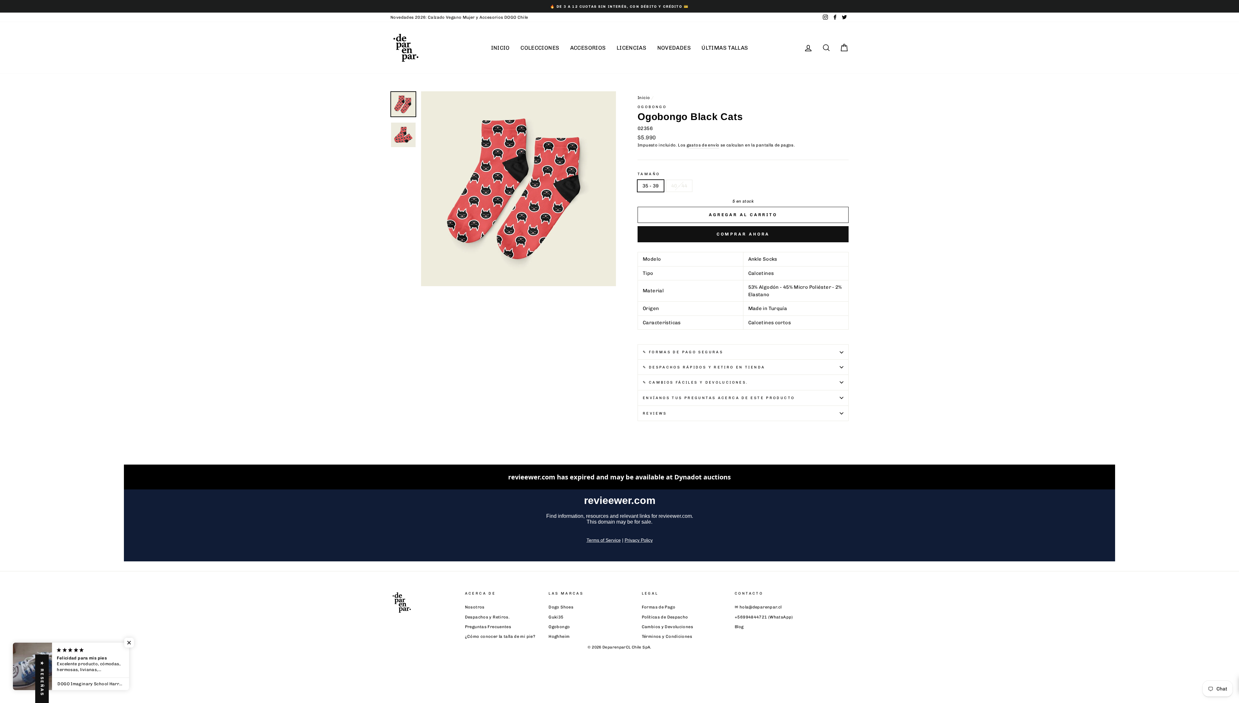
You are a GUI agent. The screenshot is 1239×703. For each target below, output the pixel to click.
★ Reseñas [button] (42, 678)
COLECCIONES (539, 48)
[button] (129, 643)
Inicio (644, 97)
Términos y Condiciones (667, 636)
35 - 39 (650, 186)
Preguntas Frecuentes (488, 626)
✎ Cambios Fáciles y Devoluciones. (695, 382)
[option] (619, 6)
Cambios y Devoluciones (667, 626)
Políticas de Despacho (665, 617)
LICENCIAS (631, 48)
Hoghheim (559, 636)
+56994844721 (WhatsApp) (764, 617)
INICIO (500, 48)
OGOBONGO (652, 107)
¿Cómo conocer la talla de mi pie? (500, 636)
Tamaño (649, 174)
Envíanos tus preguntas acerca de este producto (719, 398)
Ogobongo (559, 626)
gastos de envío (703, 145)
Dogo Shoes (561, 607)
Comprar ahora (743, 234)
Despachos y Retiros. (487, 617)
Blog (739, 626)
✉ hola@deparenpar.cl (758, 607)
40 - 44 (679, 186)
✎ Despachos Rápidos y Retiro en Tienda (704, 367)
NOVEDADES (674, 48)
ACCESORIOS (588, 48)
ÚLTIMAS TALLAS (724, 48)
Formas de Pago (658, 607)
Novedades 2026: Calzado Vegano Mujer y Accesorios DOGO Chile (459, 17)
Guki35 (556, 617)
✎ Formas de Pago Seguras (683, 352)
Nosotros (475, 607)
